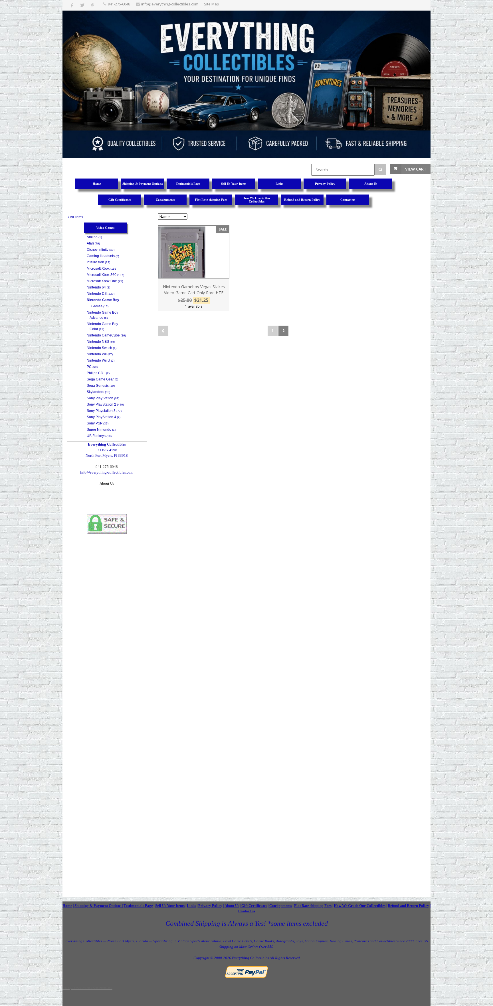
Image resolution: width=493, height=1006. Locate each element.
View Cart (416, 169)
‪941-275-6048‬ (119, 4)
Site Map (211, 4)
